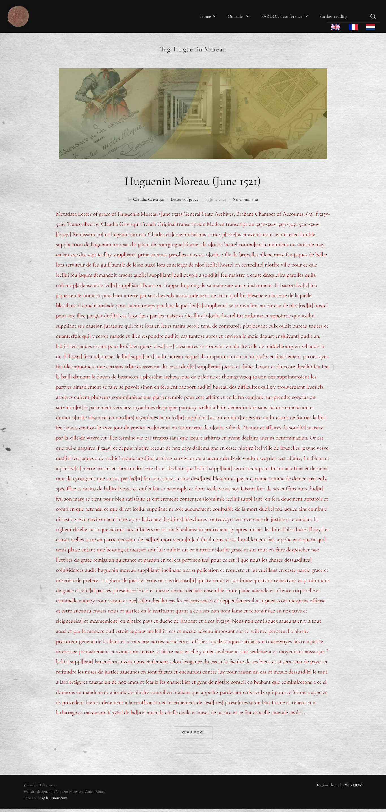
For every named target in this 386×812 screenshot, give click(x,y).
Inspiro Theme (328, 785)
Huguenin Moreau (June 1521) (193, 181)
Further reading (333, 16)
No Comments (246, 199)
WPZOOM (354, 785)
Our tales (236, 16)
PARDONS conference (282, 16)
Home (205, 16)
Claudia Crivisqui (148, 199)
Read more (196, 730)
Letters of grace (185, 199)
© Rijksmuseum (54, 797)
